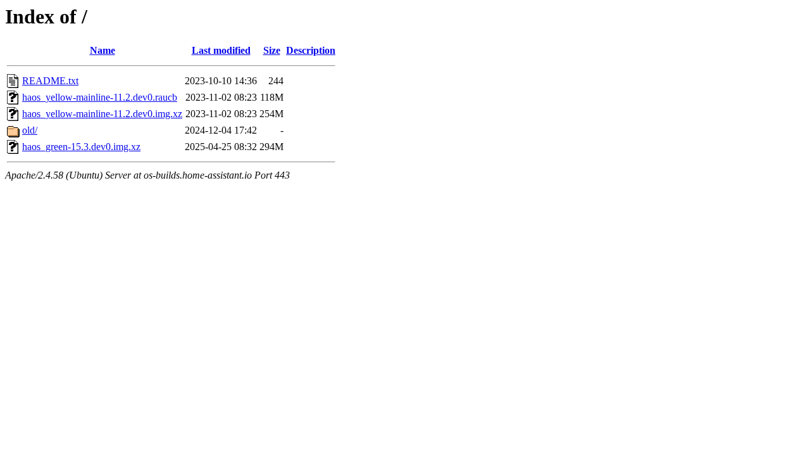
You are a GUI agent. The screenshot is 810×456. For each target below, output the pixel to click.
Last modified (221, 50)
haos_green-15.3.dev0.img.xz (81, 146)
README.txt (50, 80)
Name (102, 50)
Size (271, 50)
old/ (29, 130)
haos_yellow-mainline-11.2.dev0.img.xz (102, 113)
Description (310, 50)
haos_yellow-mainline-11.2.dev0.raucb (99, 97)
